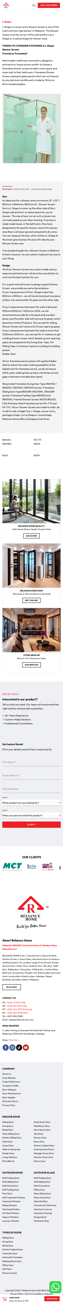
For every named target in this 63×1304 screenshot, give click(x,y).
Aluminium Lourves (43, 1209)
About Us (6, 1074)
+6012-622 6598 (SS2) (17, 1012)
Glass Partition (41, 1201)
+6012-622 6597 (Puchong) (19, 1009)
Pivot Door (7, 1193)
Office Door (39, 1189)
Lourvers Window (10, 1221)
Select (5, 797)
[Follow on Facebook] (6, 1047)
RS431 (5, 455)
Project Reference (11, 1081)
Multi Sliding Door (10, 1181)
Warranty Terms (10, 1101)
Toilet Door (7, 1141)
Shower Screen (9, 1273)
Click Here (14, 1040)
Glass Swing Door (42, 1197)
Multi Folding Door (11, 1178)
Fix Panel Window (10, 1213)
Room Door (39, 1141)
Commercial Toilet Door (45, 1205)
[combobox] (31, 803)
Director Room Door (43, 1157)
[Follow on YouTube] (26, 1047)
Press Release (9, 1078)
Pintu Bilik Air (8, 1161)
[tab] (7, 189)
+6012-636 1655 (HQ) (17, 1006)
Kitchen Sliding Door (12, 1137)
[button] (34, 5)
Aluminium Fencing (43, 1213)
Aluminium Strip (41, 1221)
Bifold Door (7, 1129)
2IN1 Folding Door (10, 1189)
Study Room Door (42, 1122)
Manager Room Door (44, 1153)
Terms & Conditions (34, 1294)
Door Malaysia (9, 1089)
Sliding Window (9, 1205)
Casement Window (11, 1201)
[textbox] (30, 815)
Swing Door (7, 1126)
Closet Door (8, 1145)
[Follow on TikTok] (19, 1047)
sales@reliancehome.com (21, 1019)
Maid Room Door (42, 1126)
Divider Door (8, 1153)
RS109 (37, 455)
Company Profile (10, 1085)
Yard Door (39, 1133)
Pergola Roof (40, 1217)
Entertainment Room (44, 1149)
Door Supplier (8, 1097)
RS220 (37, 443)
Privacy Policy (8, 1105)
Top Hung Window (11, 1209)
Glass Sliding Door (11, 1133)
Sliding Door (8, 1122)
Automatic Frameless (12, 1257)
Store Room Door (42, 1129)
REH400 (6, 439)
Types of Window (10, 1217)
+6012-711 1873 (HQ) (16, 1002)
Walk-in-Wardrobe (11, 1149)
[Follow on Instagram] (12, 1047)
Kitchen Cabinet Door (44, 1145)
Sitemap (49, 1294)
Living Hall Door (9, 1157)
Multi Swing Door (10, 1185)
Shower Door (40, 1137)
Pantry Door (40, 1161)
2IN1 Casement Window (13, 1197)
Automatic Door (10, 1253)
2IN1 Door (7, 1269)
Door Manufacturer (11, 1093)
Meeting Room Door (12, 1261)
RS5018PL (7, 443)
